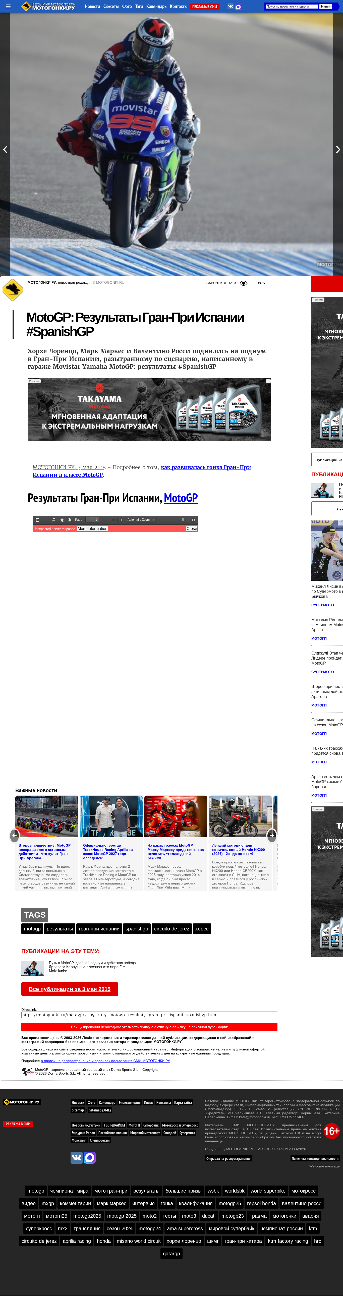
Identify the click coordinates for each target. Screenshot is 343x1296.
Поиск (148, 1102)
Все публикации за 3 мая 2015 (69, 989)
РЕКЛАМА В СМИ (204, 6)
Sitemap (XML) (100, 1109)
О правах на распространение (228, 1158)
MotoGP (181, 497)
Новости (92, 6)
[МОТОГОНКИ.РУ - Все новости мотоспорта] (48, 10)
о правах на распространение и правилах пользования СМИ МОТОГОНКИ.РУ (105, 1061)
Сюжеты (111, 6)
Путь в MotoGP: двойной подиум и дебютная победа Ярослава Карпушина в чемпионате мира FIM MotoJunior (92, 967)
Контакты (179, 6)
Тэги (139, 6)
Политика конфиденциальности (315, 1158)
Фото (127, 6)
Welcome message (324, 1166)
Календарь (156, 6)
